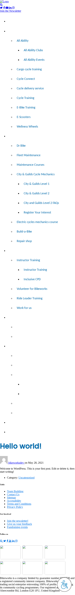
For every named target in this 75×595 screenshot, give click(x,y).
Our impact (24, 365)
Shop (13, 317)
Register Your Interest (37, 212)
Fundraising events (17, 527)
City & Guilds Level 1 (36, 184)
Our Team (30, 394)
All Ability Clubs (33, 50)
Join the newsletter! (17, 520)
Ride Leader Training (29, 298)
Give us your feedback (19, 523)
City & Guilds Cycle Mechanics (36, 174)
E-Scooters (24, 117)
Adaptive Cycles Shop (30, 327)
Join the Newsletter (10, 10)
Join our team (25, 403)
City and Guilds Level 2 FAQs (41, 203)
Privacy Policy (15, 506)
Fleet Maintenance (28, 155)
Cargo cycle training (29, 69)
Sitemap (11, 497)
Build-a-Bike (24, 231)
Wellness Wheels (27, 126)
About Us (15, 346)
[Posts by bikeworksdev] (4, 462)
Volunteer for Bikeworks (32, 289)
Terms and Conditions (19, 503)
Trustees (29, 384)
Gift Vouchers (25, 336)
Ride (12, 31)
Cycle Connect (26, 79)
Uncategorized (26, 477)
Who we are (24, 355)
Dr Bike (21, 145)
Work (13, 250)
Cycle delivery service (30, 88)
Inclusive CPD (32, 279)
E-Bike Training (26, 107)
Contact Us (13, 494)
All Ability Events (34, 60)
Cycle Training (25, 98)
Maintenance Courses (30, 165)
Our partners (25, 413)
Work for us (24, 308)
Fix (11, 136)
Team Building (18, 422)
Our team (23, 375)
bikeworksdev (16, 462)
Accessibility (14, 500)
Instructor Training (28, 260)
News (13, 432)
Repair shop (24, 241)
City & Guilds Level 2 (36, 193)
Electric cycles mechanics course (37, 222)
